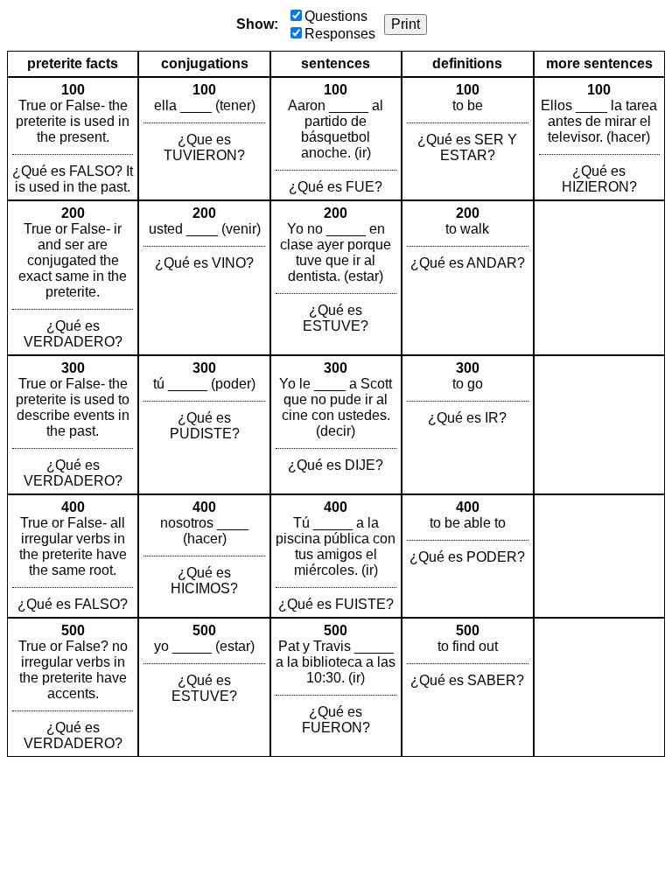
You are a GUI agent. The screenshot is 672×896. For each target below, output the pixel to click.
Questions (336, 16)
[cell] (72, 138)
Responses (339, 33)
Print (405, 24)
